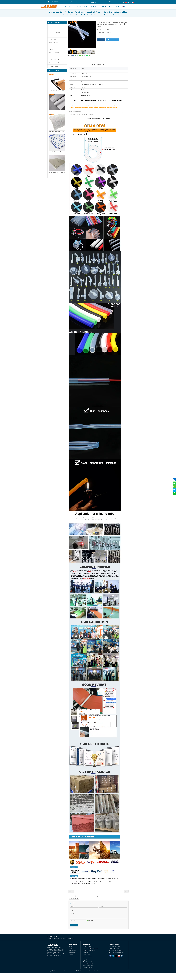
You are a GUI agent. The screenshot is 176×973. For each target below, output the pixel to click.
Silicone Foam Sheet (53, 42)
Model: (70, 60)
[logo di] (52, 944)
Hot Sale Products (53, 25)
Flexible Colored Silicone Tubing (84, 896)
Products (71, 948)
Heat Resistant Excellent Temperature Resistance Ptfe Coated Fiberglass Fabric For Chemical (57, 131)
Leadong (97, 970)
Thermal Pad (51, 35)
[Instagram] (122, 956)
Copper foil (51, 49)
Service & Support (73, 950)
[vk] (133, 2)
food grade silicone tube (100, 896)
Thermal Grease (52, 39)
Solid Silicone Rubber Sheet (55, 32)
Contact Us (71, 958)
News (70, 956)
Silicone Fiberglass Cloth (54, 52)
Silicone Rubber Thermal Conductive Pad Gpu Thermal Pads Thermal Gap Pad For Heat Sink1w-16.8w (57, 172)
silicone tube (72, 896)
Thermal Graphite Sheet (54, 59)
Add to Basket (113, 40)
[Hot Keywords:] (109, 2)
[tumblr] (126, 2)
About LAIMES (72, 952)
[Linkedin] (128, 2)
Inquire (101, 40)
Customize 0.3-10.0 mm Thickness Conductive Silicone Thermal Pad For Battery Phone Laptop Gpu (57, 151)
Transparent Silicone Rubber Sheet (56, 29)
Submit (74, 925)
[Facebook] (130, 2)
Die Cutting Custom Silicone (55, 62)
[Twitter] (123, 2)
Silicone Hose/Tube (53, 46)
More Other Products (53, 66)
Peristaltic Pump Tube (114, 896)
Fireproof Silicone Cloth (54, 56)
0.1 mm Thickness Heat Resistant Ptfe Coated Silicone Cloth (57, 90)
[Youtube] (119, 956)
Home (70, 946)
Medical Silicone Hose (74, 898)
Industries (71, 954)
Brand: (89, 60)
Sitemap (87, 970)
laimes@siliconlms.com (77, 2)
